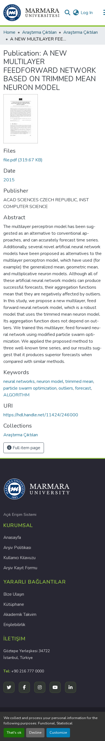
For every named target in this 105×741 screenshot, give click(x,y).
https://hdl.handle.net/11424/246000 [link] (40, 415)
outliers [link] (66, 388)
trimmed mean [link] (79, 381)
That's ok (14, 732)
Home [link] (9, 32)
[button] (31, 12)
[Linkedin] (70, 687)
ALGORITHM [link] (16, 395)
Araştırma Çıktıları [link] (39, 32)
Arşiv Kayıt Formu (20, 568)
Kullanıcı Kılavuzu (19, 558)
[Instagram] (39, 687)
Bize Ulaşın (13, 594)
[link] (52, 160)
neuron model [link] (50, 381)
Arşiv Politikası (17, 547)
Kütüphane (13, 604)
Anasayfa (12, 537)
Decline (35, 732)
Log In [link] (87, 13)
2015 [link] (9, 180)
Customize (58, 732)
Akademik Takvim (19, 614)
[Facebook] (24, 687)
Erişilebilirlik (14, 624)
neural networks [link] (19, 381)
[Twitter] (9, 687)
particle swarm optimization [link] (30, 388)
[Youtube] (55, 687)
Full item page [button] (25, 448)
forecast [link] (83, 388)
